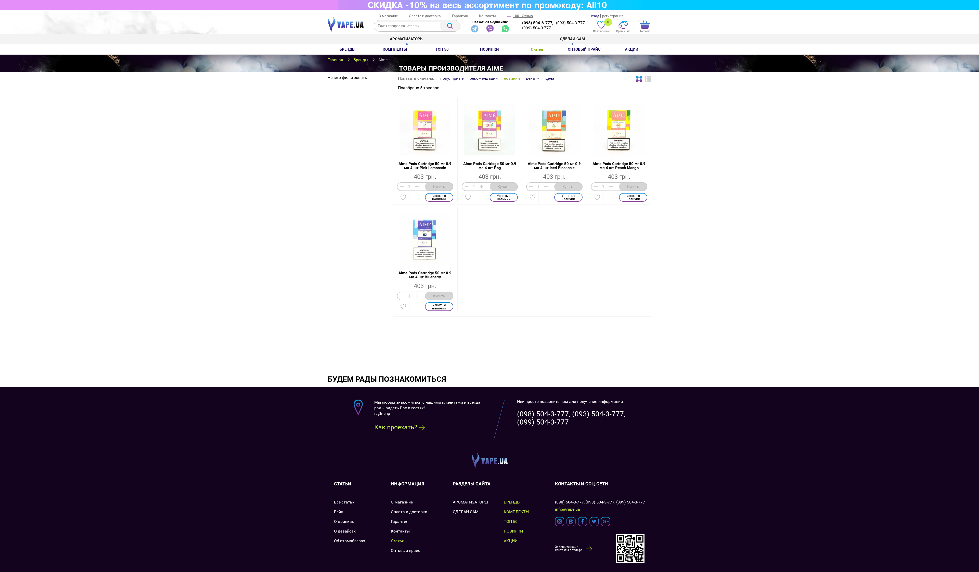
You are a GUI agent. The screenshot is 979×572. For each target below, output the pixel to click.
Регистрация (612, 16)
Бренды (347, 49)
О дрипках (344, 521)
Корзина (644, 31)
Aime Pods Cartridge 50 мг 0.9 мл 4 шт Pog (489, 165)
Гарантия (460, 16)
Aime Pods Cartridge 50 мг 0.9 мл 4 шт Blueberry (425, 275)
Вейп (338, 511)
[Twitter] (594, 521)
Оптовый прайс (584, 49)
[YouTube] (605, 521)
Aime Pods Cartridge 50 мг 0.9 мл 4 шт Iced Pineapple (554, 165)
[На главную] (346, 30)
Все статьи (344, 502)
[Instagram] (559, 521)
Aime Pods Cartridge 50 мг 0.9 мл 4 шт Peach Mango (619, 165)
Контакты (487, 16)
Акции (631, 49)
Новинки (489, 49)
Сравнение (623, 31)
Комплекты (395, 49)
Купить (439, 187)
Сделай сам (572, 39)
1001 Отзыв (523, 16)
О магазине (388, 16)
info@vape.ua (567, 509)
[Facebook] (582, 521)
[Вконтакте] (571, 521)
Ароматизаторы (406, 39)
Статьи (537, 49)
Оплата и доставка (425, 16)
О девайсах (345, 531)
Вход (595, 16)
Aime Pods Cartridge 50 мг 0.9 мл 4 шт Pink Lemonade (425, 165)
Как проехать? (395, 427)
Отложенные (601, 26)
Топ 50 (442, 49)
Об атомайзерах (349, 540)
